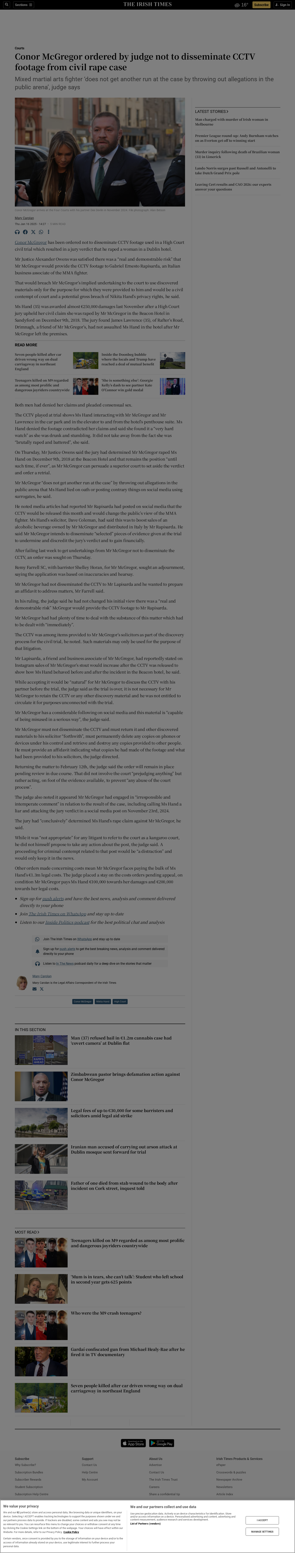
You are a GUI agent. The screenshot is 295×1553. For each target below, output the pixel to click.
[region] (147, 1526)
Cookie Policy (71, 1532)
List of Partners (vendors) (145, 1523)
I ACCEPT (262, 1520)
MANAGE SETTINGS (262, 1531)
